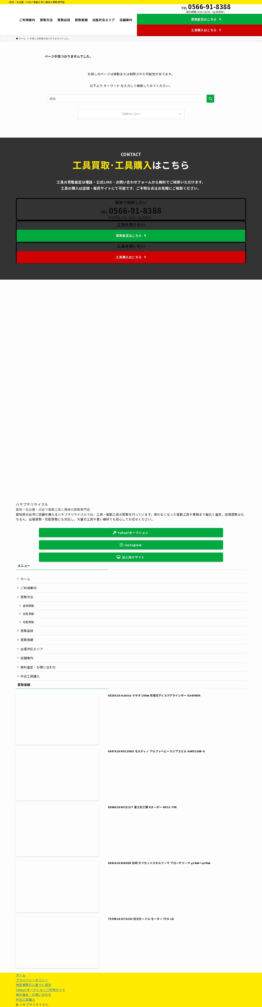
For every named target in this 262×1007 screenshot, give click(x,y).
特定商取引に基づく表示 (33, 984)
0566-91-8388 (209, 6)
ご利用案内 (29, 588)
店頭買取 (28, 606)
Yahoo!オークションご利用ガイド (40, 989)
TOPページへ (131, 114)
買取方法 (27, 597)
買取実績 (27, 639)
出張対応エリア (32, 649)
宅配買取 (28, 622)
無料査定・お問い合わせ (38, 667)
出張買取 (28, 614)
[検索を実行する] (210, 99)
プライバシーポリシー (32, 980)
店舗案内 (27, 658)
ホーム (25, 579)
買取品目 (27, 630)
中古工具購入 (30, 676)
